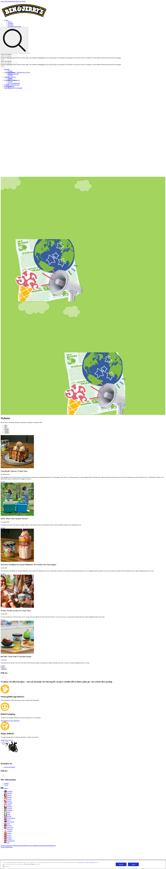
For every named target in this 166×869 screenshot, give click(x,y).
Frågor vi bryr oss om (13, 80)
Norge (8, 820)
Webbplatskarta (51, 845)
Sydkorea (9, 831)
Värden (6, 431)
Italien (8, 814)
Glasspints (10, 23)
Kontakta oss (7, 86)
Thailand (9, 839)
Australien (9, 791)
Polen (8, 823)
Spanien (9, 833)
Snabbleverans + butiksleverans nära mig (19, 72)
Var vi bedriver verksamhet (15, 88)
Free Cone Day (12, 77)
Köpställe (6, 69)
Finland (9, 804)
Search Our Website (6, 54)
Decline (121, 864)
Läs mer (3, 482)
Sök (2, 59)
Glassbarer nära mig (13, 74)
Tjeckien (9, 801)
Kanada (9, 799)
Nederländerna (11, 818)
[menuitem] (84, 22)
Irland (8, 812)
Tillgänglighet (43, 845)
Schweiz (9, 837)
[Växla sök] (14, 40)
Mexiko (9, 816)
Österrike (9, 793)
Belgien (9, 795)
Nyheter (6, 85)
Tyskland (9, 808)
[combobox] (9, 56)
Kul (5, 427)
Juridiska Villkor (12, 845)
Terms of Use (81, 862)
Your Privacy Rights (29, 864)
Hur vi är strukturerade (14, 83)
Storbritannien (11, 840)
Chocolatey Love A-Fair (14, 26)
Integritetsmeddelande (23, 845)
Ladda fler (3, 669)
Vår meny (10, 75)
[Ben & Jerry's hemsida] (24, 17)
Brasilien (9, 797)
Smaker (6, 20)
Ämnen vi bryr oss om (7, 740)
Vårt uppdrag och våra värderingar (10, 720)
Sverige (9, 835)
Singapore (9, 829)
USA (8, 842)
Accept (133, 864)
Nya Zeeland (10, 822)
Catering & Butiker (9, 72)
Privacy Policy (90, 862)
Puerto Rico (10, 827)
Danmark (9, 803)
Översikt (10, 71)
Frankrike (9, 806)
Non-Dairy (11, 25)
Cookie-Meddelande (34, 845)
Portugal (9, 825)
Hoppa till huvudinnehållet (8, 1)
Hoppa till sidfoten (21, 1)
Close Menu (7, 88)
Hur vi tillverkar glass (13, 85)
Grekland (9, 810)
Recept (6, 429)
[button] (4, 788)
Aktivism (6, 77)
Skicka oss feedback (9, 767)
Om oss (6, 80)
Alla (6, 425)
